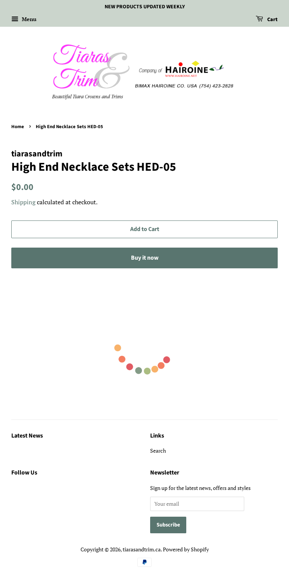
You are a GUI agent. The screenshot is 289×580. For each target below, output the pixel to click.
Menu (28, 19)
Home (17, 126)
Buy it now (144, 258)
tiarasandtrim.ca (142, 549)
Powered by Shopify (186, 549)
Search (158, 450)
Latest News (27, 436)
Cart (272, 19)
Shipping (23, 202)
